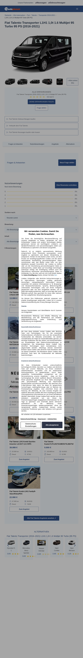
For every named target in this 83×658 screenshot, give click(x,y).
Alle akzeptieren (52, 425)
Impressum (42, 419)
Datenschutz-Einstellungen (30, 425)
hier (55, 275)
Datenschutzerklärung (28, 419)
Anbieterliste (52, 419)
